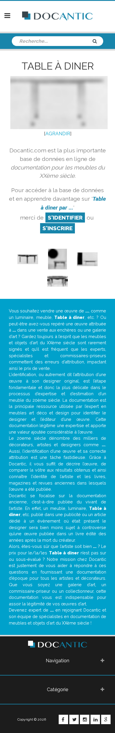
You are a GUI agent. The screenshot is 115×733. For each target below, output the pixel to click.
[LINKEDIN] (95, 719)
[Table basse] (57, 258)
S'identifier (65, 217)
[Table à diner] (28, 258)
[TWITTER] (74, 719)
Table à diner (58, 66)
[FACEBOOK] (63, 719)
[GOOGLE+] (106, 719)
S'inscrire (57, 228)
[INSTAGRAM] (84, 719)
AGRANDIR (57, 133)
